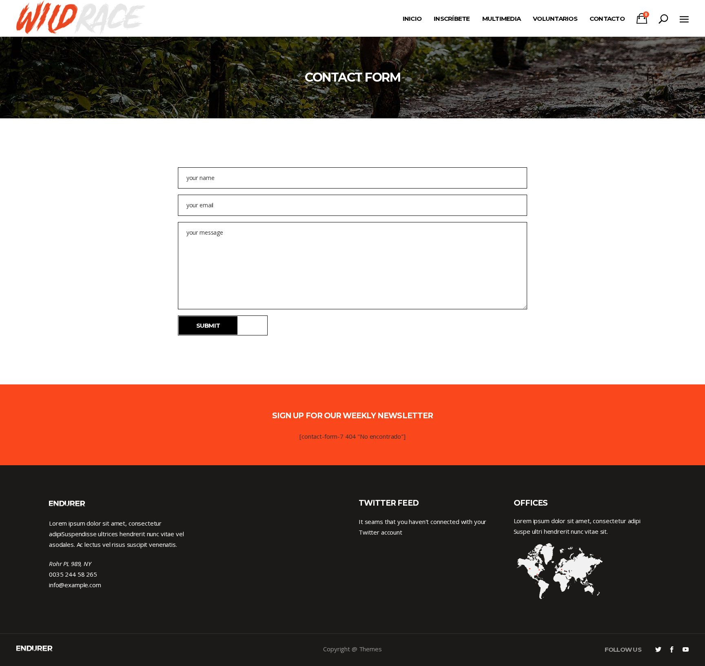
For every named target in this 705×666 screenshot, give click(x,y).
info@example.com (75, 585)
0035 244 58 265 (73, 574)
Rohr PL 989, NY (70, 563)
